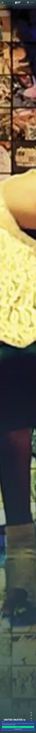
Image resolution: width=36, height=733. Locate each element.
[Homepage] (18, 2)
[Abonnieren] (31, 713)
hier (14, 724)
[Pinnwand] (31, 718)
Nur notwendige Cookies (18, 729)
